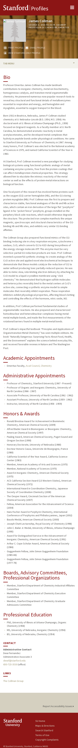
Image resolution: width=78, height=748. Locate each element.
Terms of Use (42, 735)
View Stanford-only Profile (24, 53)
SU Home (40, 721)
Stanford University (19, 722)
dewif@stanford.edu (14, 660)
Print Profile (16, 47)
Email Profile (37, 47)
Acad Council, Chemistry (39, 365)
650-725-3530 (10, 664)
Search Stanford (44, 730)
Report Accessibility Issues (58, 706)
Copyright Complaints (47, 739)
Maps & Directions (45, 725)
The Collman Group (13, 681)
